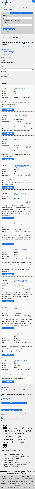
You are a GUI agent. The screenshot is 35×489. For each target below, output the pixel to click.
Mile (2, 67)
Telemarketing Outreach (21, 115)
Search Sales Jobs (9, 29)
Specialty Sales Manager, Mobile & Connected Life (21, 280)
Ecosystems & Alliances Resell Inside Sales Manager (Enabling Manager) (22, 166)
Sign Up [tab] (24, 13)
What (4, 15)
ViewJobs (3, 71)
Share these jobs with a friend (12, 417)
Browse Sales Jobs (13, 7)
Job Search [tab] (5, 13)
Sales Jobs (4, 7)
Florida (5, 9)
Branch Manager (18, 139)
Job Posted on (5, 76)
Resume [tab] (30, 13)
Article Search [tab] (15, 13)
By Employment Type (7, 62)
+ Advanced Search (6, 32)
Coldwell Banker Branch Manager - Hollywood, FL (21, 194)
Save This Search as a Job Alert (11, 410)
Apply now (8, 109)
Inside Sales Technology (26, 7)
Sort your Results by (6, 57)
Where (5, 22)
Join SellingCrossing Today (14, 402)
